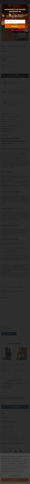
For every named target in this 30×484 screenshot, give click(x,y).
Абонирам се (15, 26)
